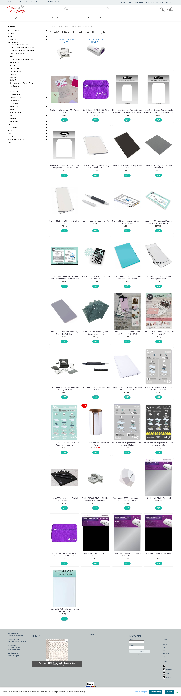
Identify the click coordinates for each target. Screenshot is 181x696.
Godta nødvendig (155, 692)
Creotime (13, 77)
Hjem (53, 26)
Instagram (169, 670)
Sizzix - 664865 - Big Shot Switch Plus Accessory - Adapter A (64, 444)
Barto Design (14, 62)
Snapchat (169, 677)
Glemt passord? (134, 655)
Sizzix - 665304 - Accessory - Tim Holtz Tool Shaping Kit (64, 499)
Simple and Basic (15, 112)
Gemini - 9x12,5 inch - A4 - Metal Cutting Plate (159, 499)
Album (10, 36)
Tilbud (129, 2)
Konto (162, 2)
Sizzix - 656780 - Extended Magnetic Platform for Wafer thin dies (158, 222)
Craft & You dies (15, 71)
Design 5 (13, 80)
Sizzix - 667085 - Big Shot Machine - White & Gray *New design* (96, 499)
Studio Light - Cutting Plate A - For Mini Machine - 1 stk (64, 610)
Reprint (12, 109)
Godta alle (169, 692)
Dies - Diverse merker (17, 53)
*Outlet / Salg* (13, 30)
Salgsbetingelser (167, 653)
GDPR (164, 656)
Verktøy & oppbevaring (16, 139)
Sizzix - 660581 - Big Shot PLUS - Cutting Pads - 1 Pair (158, 277)
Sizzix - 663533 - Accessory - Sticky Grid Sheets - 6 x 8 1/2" (159, 333)
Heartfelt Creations (16, 89)
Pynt (9, 133)
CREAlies (13, 74)
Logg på (165, 644)
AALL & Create (15, 56)
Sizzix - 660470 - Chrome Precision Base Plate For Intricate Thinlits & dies (64, 277)
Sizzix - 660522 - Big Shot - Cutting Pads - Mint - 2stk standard (127, 277)
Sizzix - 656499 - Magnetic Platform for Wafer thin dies (127, 222)
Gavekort (11, 33)
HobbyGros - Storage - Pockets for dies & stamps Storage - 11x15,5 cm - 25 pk (127, 111)
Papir (10, 130)
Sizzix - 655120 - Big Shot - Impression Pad (127, 166)
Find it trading (14, 86)
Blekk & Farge (13, 39)
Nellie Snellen (14, 101)
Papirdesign (14, 106)
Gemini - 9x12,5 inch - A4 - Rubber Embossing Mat (95, 554)
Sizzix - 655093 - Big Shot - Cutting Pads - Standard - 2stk (95, 166)
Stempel (11, 136)
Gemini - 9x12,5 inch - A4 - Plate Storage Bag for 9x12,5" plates (64, 554)
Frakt (164, 647)
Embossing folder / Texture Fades (21, 83)
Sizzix (12, 115)
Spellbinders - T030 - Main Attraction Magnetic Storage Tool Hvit (127, 499)
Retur (164, 650)
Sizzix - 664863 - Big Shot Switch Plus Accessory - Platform (158, 388)
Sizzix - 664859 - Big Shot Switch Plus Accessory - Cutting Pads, (127, 388)
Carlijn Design (14, 68)
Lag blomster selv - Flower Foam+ (21, 59)
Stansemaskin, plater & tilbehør (20, 45)
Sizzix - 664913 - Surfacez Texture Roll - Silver (96, 444)
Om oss (165, 639)
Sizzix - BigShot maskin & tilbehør (22, 47)
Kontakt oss (154, 2)
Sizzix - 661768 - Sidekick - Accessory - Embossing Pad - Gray (64, 333)
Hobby (10, 142)
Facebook (169, 666)
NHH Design (14, 103)
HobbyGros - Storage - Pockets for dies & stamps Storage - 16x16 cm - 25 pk (64, 166)
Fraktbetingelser (138, 2)
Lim (9, 124)
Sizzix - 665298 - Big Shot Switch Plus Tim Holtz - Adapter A (158, 444)
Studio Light (14, 121)
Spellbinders (14, 118)
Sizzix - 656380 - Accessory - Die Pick (96, 221)
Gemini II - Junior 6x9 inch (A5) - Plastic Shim (64, 111)
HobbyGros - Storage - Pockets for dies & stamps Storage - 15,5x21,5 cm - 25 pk (158, 111)
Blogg (147, 2)
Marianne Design (15, 98)
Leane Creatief (15, 95)
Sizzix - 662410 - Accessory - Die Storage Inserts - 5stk (95, 333)
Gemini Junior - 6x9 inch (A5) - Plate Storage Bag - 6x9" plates (96, 111)
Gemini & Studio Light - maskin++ (22, 50)
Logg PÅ (168, 2)
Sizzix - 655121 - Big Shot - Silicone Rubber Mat (159, 166)
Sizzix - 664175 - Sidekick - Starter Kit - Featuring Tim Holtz (64, 388)
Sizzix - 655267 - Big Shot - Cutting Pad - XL (64, 222)
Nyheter (123, 2)
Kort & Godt (14, 92)
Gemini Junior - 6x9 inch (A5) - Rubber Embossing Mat (159, 554)
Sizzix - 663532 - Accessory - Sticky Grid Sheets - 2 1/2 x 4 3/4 (127, 333)
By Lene (12, 65)
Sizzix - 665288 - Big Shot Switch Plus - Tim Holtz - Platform (127, 444)
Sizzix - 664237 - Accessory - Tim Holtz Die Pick (96, 388)
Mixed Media (12, 127)
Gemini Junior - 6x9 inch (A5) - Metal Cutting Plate (127, 554)
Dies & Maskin (13, 42)
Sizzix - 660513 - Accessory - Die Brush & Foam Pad (95, 277)
